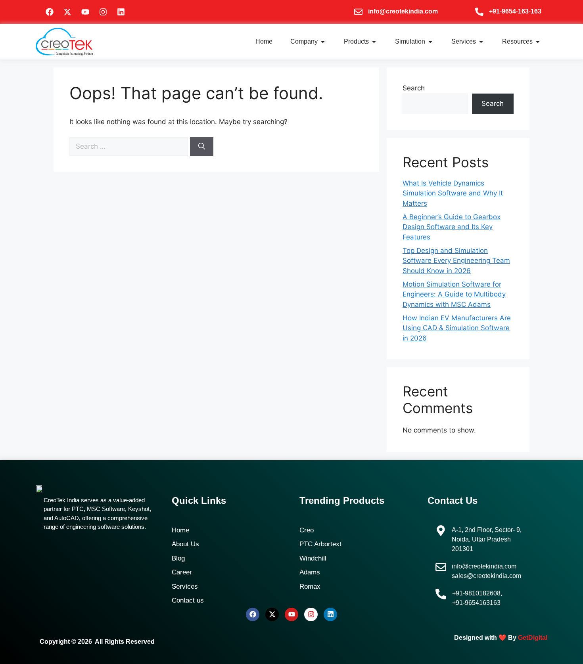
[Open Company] (323, 41)
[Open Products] (374, 41)
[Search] (201, 146)
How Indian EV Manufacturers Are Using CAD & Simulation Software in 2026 (457, 328)
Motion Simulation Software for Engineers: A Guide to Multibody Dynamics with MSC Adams (454, 294)
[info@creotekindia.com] (358, 12)
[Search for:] (129, 146)
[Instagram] (103, 12)
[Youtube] (85, 12)
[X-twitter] (67, 12)
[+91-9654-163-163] (479, 12)
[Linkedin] (121, 12)
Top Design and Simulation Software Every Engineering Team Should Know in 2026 (456, 261)
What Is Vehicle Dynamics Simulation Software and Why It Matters (453, 193)
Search (414, 88)
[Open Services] (481, 41)
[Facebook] (50, 12)
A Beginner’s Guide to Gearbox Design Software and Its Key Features (452, 227)
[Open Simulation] (430, 41)
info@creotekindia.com (403, 11)
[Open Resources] (538, 41)
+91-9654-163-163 (515, 11)
